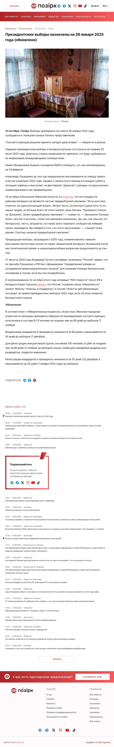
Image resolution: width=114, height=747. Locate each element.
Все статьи (99, 17)
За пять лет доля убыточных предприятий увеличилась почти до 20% (33, 538)
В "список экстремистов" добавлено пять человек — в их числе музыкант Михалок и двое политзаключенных (50, 601)
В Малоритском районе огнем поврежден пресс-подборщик (29, 501)
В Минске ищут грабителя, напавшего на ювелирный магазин (30, 448)
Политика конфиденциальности (61, 712)
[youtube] (80, 6)
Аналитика (67, 17)
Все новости (11, 17)
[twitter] (69, 6)
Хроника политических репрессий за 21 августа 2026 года (29, 416)
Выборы (10, 28)
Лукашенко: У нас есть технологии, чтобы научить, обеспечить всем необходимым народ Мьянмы (45, 648)
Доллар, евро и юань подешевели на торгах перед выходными (30, 620)
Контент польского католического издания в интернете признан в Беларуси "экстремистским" (43, 438)
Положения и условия (56, 717)
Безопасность (83, 17)
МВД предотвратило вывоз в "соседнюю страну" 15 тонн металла (32, 611)
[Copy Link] (34, 380)
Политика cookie (54, 708)
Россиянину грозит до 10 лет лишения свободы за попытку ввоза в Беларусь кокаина (40, 639)
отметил (68, 196)
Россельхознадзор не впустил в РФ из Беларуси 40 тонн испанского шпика (36, 582)
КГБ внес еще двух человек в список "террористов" (26, 630)
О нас (49, 694)
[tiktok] (85, 6)
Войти (95, 5)
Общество (54, 17)
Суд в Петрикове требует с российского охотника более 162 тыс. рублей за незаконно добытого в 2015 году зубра (52, 592)
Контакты (50, 703)
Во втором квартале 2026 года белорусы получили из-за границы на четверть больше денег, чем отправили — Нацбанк (54, 529)
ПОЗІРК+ (50, 699)
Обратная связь (13, 742)
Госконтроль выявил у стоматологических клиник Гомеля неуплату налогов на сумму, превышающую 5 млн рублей (52, 520)
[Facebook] (30, 380)
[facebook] (64, 6)
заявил (41, 284)
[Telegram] (25, 380)
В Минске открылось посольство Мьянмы (22, 510)
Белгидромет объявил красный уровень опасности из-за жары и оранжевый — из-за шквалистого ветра (48, 560)
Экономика (40, 17)
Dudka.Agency (103, 742)
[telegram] (59, 6)
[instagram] (75, 6)
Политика (26, 17)
